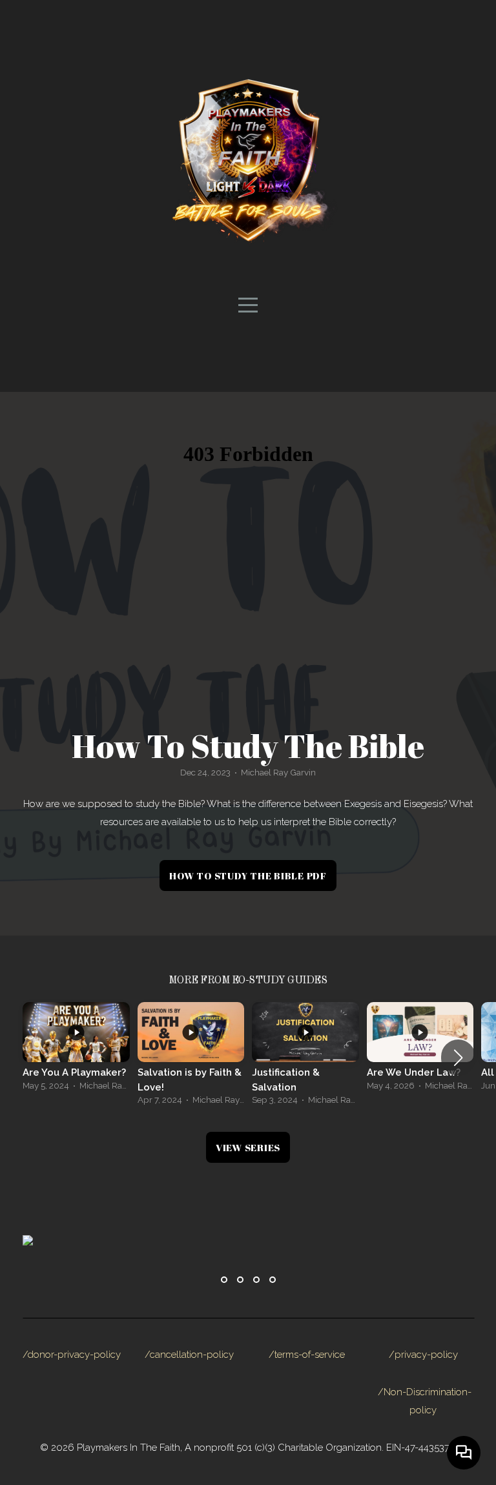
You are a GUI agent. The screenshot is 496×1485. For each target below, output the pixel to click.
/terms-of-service (307, 1354)
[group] (76, 1050)
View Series (248, 1147)
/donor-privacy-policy (72, 1354)
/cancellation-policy (189, 1354)
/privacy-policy (423, 1354)
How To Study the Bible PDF (248, 875)
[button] (458, 1057)
